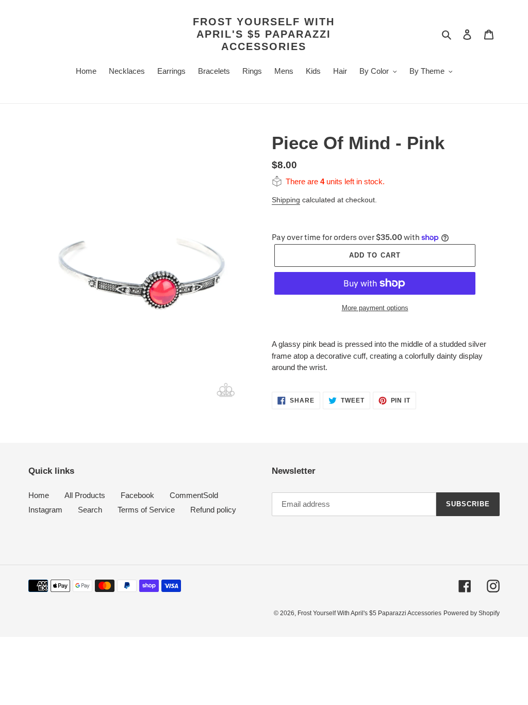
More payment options (375, 308)
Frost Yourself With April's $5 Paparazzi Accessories (264, 34)
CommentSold (194, 495)
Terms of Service (146, 509)
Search (90, 509)
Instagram (45, 509)
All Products (84, 495)
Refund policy (213, 509)
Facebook (137, 495)
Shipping (286, 200)
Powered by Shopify (471, 613)
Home (38, 495)
